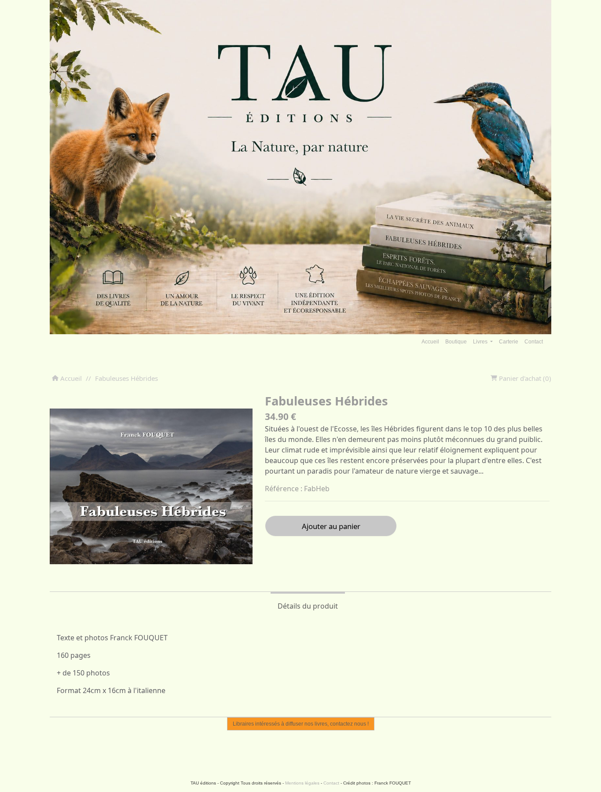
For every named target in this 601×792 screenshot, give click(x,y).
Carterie (508, 342)
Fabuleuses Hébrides (126, 378)
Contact (533, 342)
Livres (481, 342)
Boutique (456, 342)
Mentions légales (302, 783)
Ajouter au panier (331, 526)
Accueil (430, 342)
